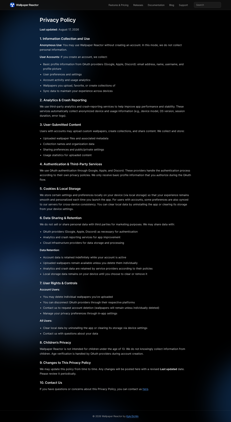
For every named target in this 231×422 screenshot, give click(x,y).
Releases (138, 5)
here (145, 389)
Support (183, 5)
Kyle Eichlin (132, 416)
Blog (171, 5)
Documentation (156, 5)
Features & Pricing (119, 5)
